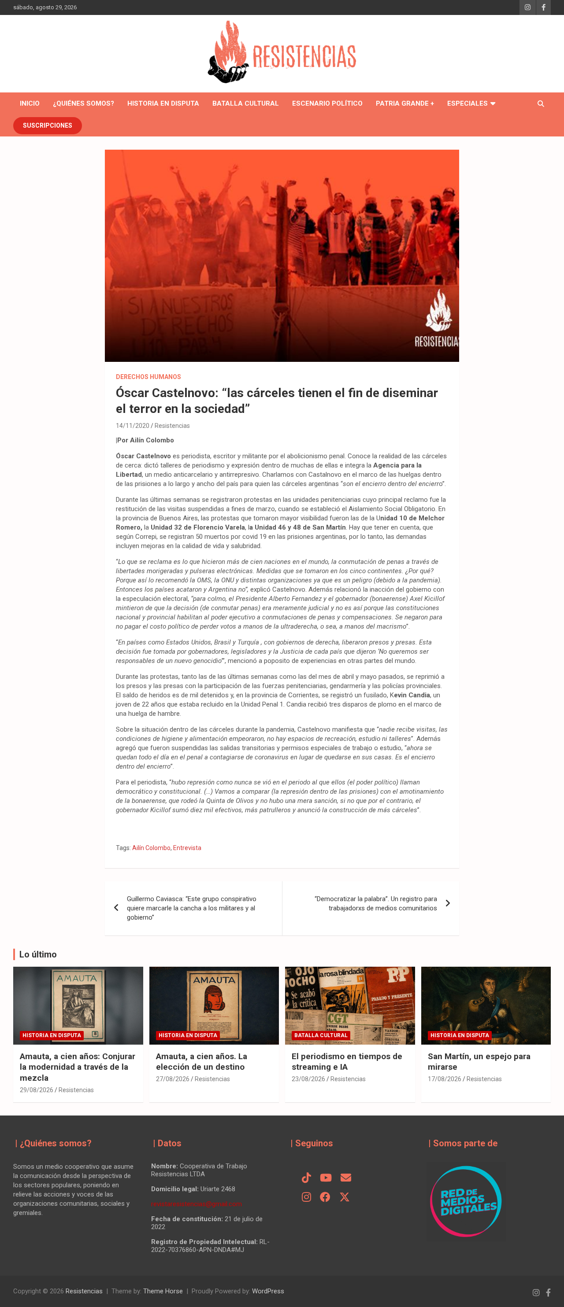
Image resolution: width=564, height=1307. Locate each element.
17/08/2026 (444, 1078)
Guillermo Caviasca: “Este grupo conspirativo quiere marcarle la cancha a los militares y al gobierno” (191, 908)
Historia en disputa (163, 103)
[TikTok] (306, 1178)
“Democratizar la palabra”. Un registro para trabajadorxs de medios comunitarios (376, 903)
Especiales (467, 103)
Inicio (30, 103)
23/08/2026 (308, 1078)
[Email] (346, 1178)
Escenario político (327, 103)
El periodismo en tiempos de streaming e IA (347, 1061)
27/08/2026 (172, 1078)
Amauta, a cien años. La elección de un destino (201, 1061)
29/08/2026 (36, 1089)
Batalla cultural (245, 103)
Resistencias (172, 425)
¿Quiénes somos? (83, 103)
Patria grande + (405, 103)
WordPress (268, 1291)
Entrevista (187, 847)
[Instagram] (306, 1197)
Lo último (38, 954)
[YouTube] (326, 1178)
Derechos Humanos (148, 376)
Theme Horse (163, 1291)
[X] (344, 1197)
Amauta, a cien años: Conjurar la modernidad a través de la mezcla (77, 1067)
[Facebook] (325, 1197)
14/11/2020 (132, 425)
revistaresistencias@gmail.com (196, 1204)
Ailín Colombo (151, 847)
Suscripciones (47, 125)
